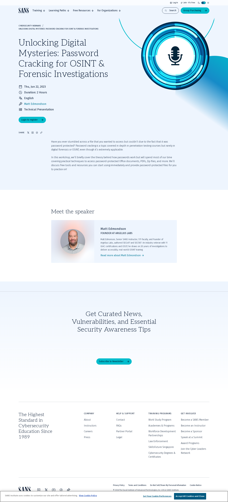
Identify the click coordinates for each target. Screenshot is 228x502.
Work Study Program (159, 419)
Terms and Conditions (137, 485)
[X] (46, 490)
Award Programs (190, 443)
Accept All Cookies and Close (190, 496)
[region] (114, 496)
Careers (88, 431)
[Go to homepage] (24, 10)
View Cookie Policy (88, 495)
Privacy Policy (119, 485)
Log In (175, 3)
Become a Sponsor (191, 431)
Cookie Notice (195, 485)
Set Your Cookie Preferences (157, 496)
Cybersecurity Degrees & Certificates (161, 454)
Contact (120, 419)
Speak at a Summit (191, 437)
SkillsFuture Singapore (161, 447)
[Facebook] (61, 490)
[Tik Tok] (68, 490)
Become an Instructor (193, 425)
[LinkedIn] (39, 490)
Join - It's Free (189, 3)
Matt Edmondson (35, 104)
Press (87, 437)
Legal (119, 437)
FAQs (119, 425)
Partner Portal (124, 431)
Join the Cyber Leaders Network (193, 450)
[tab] (38, 10)
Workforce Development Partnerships (162, 433)
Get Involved (188, 413)
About (87, 419)
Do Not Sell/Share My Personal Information (168, 485)
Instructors (90, 425)
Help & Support (125, 413)
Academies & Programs (161, 425)
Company (89, 413)
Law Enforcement (158, 441)
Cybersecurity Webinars (30, 26)
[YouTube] (54, 490)
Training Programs (160, 413)
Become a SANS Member (195, 419)
